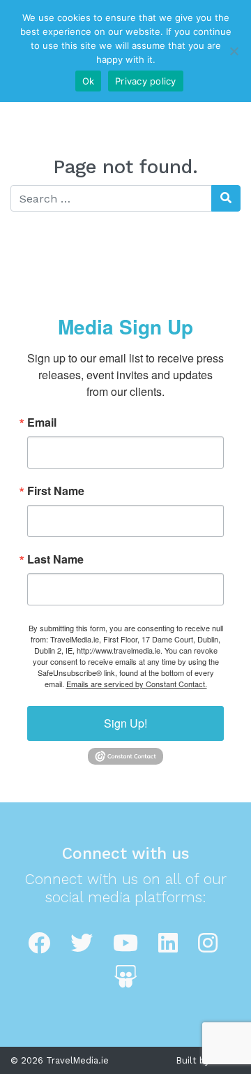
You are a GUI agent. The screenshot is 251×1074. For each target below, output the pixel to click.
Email (41, 422)
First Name (55, 490)
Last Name (55, 559)
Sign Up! (125, 723)
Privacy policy (145, 81)
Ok (88, 81)
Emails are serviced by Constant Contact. (136, 683)
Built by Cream (208, 1060)
